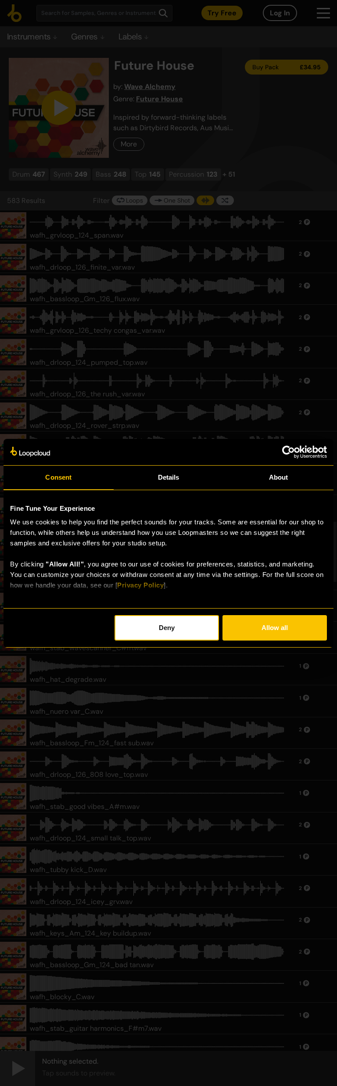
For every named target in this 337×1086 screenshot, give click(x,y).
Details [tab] (168, 477)
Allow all (275, 627)
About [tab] (278, 477)
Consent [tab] (58, 477)
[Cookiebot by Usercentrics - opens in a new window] (288, 452)
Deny (167, 627)
